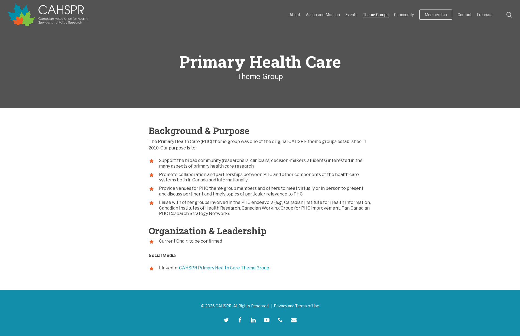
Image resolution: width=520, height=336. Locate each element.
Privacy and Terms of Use (296, 306)
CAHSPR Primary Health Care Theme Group (224, 267)
